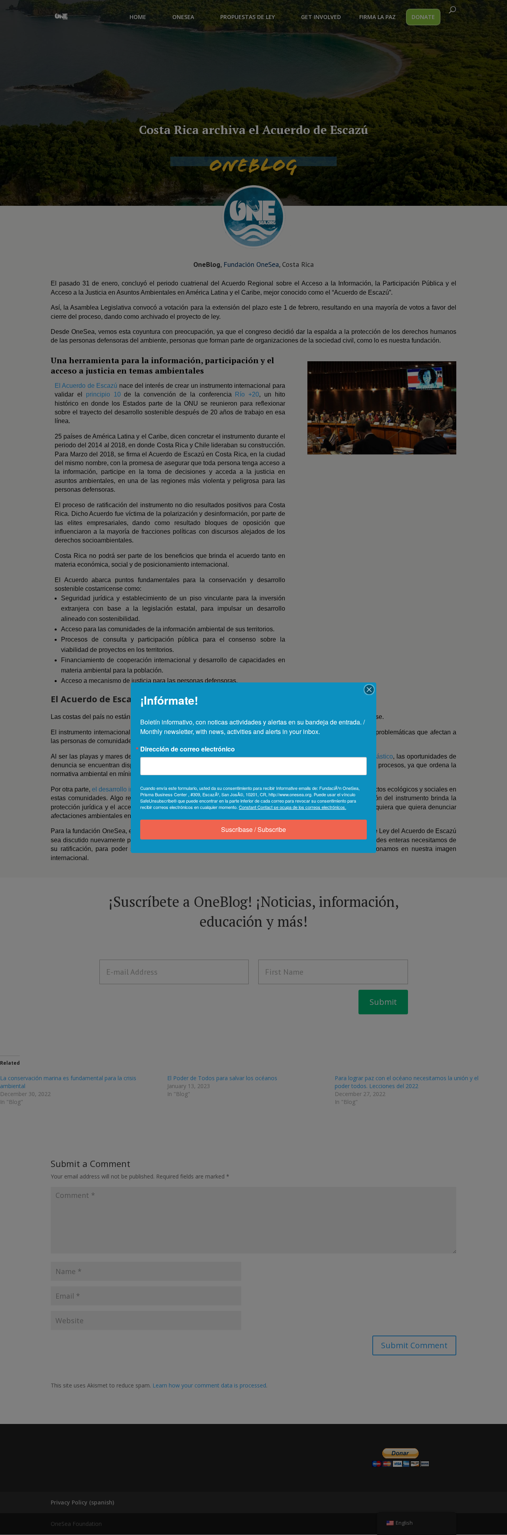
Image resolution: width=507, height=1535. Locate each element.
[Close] (369, 689)
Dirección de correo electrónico (187, 749)
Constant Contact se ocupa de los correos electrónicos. (292, 807)
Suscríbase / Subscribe (253, 829)
